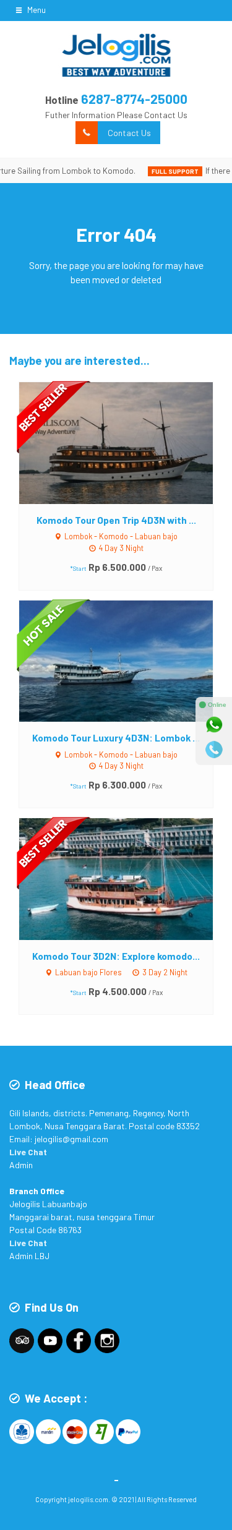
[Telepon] (214, 749)
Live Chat (28, 1152)
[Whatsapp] (214, 725)
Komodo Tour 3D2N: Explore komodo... (116, 956)
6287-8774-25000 (134, 98)
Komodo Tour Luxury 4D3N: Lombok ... (116, 737)
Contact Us (129, 132)
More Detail (127, 442)
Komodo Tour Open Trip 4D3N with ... (116, 520)
